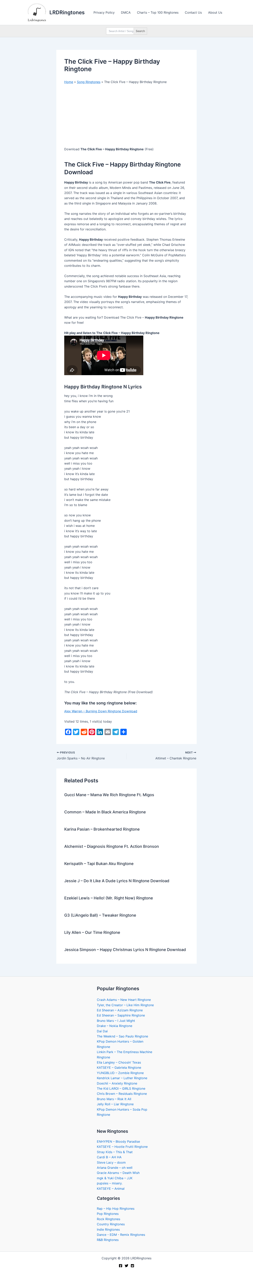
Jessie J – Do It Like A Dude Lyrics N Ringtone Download (116, 880)
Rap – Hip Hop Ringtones (115, 1208)
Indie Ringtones (108, 1229)
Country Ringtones (111, 1224)
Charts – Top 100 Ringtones (157, 12)
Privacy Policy (104, 12)
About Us (215, 12)
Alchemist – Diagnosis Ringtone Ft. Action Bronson (111, 846)
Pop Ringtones (108, 1214)
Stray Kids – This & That (115, 1152)
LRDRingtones (67, 12)
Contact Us (193, 12)
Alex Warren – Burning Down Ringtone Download (100, 711)
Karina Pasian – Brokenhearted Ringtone (102, 829)
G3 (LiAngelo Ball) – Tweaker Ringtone (100, 915)
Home (68, 82)
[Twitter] (126, 1265)
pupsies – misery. (109, 1183)
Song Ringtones (88, 82)
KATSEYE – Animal (111, 1189)
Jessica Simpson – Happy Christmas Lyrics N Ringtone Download (125, 949)
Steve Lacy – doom (111, 1162)
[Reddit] (132, 1265)
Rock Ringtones (108, 1219)
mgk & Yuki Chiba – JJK (114, 1178)
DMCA (126, 12)
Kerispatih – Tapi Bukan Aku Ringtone (99, 863)
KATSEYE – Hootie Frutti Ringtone (122, 1147)
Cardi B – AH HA (109, 1157)
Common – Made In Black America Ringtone (105, 812)
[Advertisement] (126, 117)
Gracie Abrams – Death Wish (118, 1173)
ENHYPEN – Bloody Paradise (118, 1141)
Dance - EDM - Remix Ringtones (121, 1235)
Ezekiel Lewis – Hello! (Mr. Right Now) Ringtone (108, 898)
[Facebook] (120, 1265)
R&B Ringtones (108, 1240)
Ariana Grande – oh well (114, 1168)
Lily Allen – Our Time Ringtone (92, 932)
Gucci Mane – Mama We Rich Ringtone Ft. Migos (109, 794)
